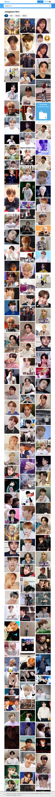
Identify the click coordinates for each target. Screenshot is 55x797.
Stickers (17, 15)
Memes (24, 15)
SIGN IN (46, 1)
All (6, 15)
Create (41, 1)
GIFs (11, 15)
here (21, 795)
